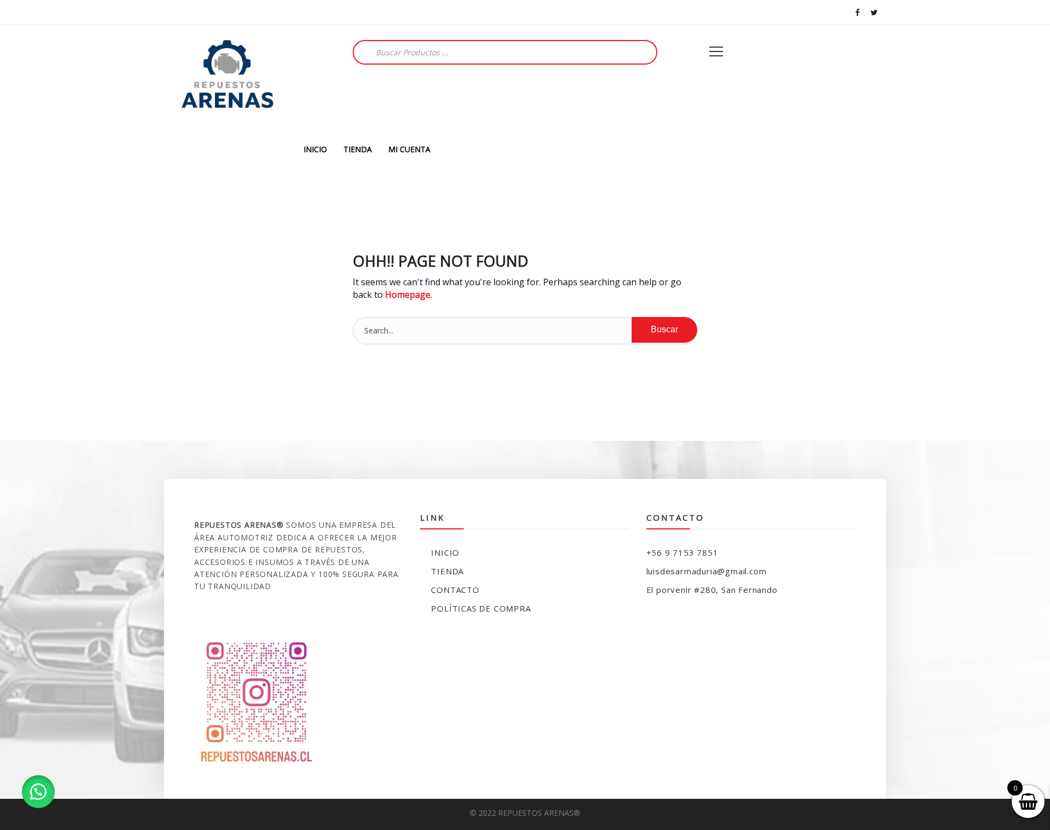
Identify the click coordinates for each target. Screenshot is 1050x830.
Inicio (445, 552)
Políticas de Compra (480, 608)
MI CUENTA (409, 149)
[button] (38, 791)
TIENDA (357, 149)
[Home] (227, 81)
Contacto (455, 589)
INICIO (315, 149)
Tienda (447, 571)
